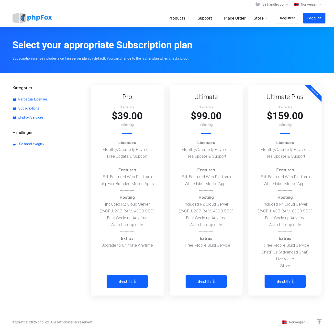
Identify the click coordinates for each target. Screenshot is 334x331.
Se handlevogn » (31, 144)
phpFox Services (31, 117)
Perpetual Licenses (33, 99)
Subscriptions (28, 108)
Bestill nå (127, 281)
